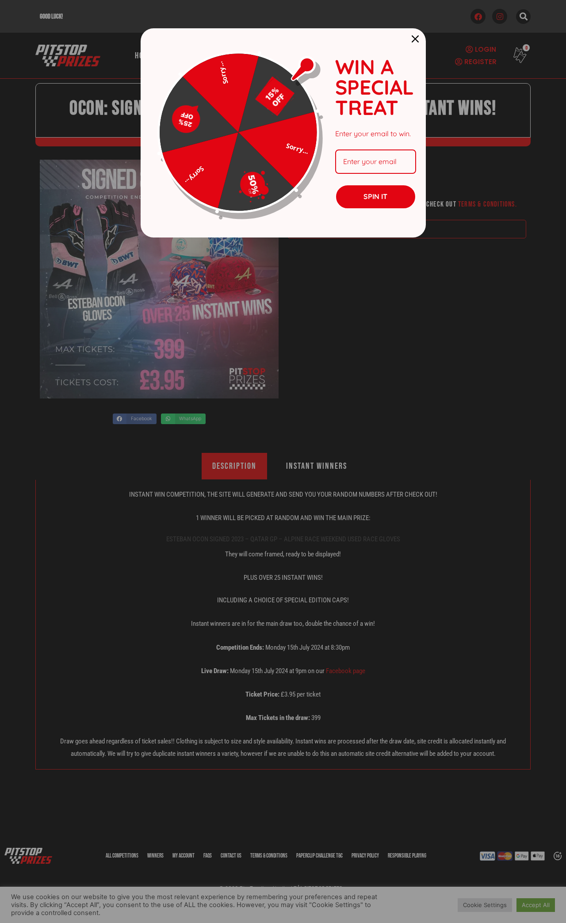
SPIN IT (375, 196)
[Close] (415, 39)
